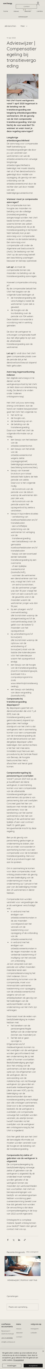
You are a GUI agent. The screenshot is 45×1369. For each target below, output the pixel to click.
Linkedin (34, 1333)
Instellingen (11, 1366)
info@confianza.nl (8, 1342)
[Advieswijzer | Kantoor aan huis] (22, 1266)
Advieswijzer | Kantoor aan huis (22, 1280)
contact (19, 1337)
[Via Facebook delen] (8, 1240)
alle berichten (10, 26)
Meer (23, 26)
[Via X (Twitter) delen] (13, 1240)
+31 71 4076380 (7, 1338)
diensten (19, 1333)
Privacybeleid (18, 1360)
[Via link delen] (25, 1240)
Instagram (35, 1329)
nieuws (18, 1329)
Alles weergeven (32, 1252)
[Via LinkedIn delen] (19, 1240)
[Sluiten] (42, 1352)
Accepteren (33, 1366)
